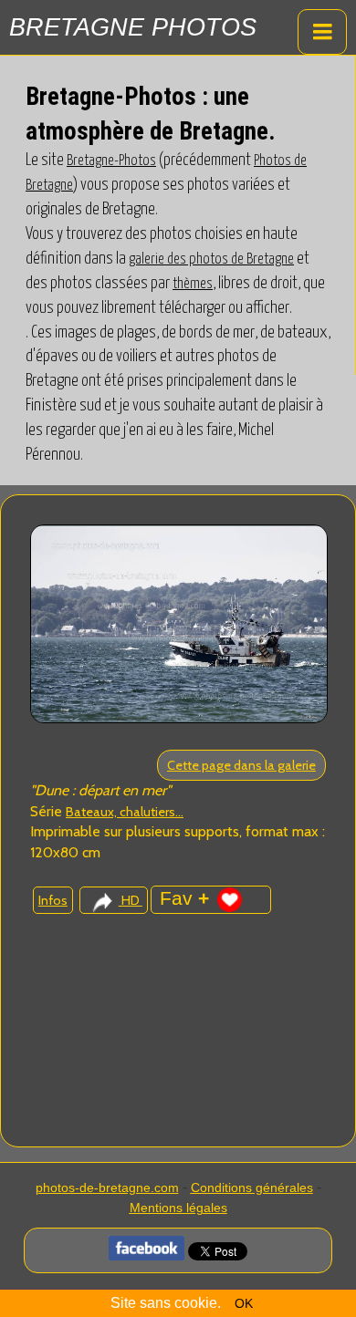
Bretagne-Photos (111, 160)
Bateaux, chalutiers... (124, 812)
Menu (322, 32)
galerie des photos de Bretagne (211, 259)
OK (244, 1303)
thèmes (193, 283)
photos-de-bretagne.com (107, 1187)
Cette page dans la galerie (241, 765)
